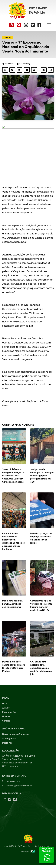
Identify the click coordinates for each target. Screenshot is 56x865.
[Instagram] (26, 25)
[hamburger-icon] (48, 25)
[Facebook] (39, 25)
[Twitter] (32, 25)
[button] (19, 25)
